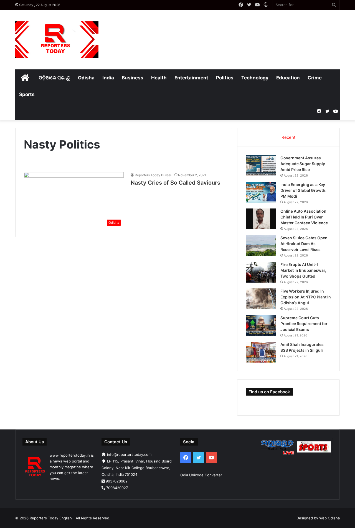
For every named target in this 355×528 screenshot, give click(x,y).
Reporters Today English (51, 518)
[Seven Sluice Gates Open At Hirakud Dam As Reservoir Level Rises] (261, 245)
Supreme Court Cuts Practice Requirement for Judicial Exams (304, 323)
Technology (254, 78)
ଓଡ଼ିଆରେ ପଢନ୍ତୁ (54, 78)
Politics (225, 78)
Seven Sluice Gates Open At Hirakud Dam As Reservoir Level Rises (304, 243)
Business (132, 78)
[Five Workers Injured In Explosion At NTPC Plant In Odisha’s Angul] (261, 298)
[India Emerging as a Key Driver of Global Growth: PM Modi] (261, 192)
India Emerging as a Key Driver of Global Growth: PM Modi (303, 190)
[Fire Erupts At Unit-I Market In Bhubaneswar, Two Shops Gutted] (261, 272)
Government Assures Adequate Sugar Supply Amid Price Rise (302, 163)
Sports (27, 94)
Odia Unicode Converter (201, 475)
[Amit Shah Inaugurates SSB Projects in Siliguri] (261, 352)
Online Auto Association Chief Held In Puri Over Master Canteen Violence (304, 217)
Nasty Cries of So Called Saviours (175, 182)
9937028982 (117, 481)
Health (159, 78)
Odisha (86, 78)
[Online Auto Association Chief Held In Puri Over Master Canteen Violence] (261, 218)
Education (288, 78)
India (108, 78)
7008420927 (117, 488)
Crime (315, 78)
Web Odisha (329, 518)
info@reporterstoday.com (129, 454)
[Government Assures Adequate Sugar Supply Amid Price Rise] (261, 165)
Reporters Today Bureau (153, 175)
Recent (288, 137)
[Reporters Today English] (56, 39)
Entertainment (191, 78)
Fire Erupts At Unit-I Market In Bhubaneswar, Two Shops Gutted (303, 270)
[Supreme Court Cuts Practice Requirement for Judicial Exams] (261, 325)
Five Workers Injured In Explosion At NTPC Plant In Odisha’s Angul (305, 297)
